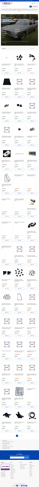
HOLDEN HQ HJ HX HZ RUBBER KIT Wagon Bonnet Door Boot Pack (19, 200)
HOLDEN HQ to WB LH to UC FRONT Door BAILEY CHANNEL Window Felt (19, 89)
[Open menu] (37, 3)
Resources (12, 477)
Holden (30, 470)
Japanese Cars (12, 472)
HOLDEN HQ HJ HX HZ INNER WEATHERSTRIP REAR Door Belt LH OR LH (19, 161)
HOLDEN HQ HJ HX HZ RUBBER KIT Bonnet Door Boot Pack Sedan (19, 399)
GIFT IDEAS (12, 465)
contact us (5, 42)
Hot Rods (11, 473)
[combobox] (16, 7)
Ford (30, 469)
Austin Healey (31, 465)
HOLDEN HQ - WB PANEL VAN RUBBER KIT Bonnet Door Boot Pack (31, 375)
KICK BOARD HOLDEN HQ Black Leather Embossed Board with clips (6, 247)
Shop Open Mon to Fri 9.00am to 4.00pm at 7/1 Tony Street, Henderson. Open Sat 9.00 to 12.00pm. (19, 0)
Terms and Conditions (23, 464)
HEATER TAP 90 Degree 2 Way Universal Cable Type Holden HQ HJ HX (6, 423)
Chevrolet (31, 468)
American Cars (12, 470)
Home (11, 464)
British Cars (12, 468)
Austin (30, 464)
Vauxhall (30, 474)
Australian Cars (12, 469)
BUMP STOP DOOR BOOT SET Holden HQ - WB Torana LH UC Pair (19, 113)
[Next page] (22, 436)
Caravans (11, 474)
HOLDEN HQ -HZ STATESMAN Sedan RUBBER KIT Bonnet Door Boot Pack (6, 399)
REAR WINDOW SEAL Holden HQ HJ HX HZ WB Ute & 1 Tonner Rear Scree (32, 161)
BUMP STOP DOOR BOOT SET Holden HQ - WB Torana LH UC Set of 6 (19, 65)
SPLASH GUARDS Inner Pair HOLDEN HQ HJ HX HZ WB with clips (31, 232)
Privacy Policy (22, 465)
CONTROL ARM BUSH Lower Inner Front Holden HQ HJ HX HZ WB (19, 137)
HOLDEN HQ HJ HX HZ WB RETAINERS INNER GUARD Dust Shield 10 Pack (19, 280)
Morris (30, 472)
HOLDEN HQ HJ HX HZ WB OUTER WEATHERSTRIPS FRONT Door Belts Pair (32, 89)
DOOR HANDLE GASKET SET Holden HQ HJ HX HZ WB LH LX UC (6, 304)
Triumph (30, 473)
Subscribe (26, 457)
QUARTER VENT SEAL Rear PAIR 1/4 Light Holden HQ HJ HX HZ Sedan (6, 185)
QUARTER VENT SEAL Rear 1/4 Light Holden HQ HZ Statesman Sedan (19, 304)
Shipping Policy (22, 468)
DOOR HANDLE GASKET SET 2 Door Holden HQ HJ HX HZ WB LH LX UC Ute (32, 280)
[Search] (31, 6)
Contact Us (12, 478)
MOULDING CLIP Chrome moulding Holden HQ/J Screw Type (6, 161)
